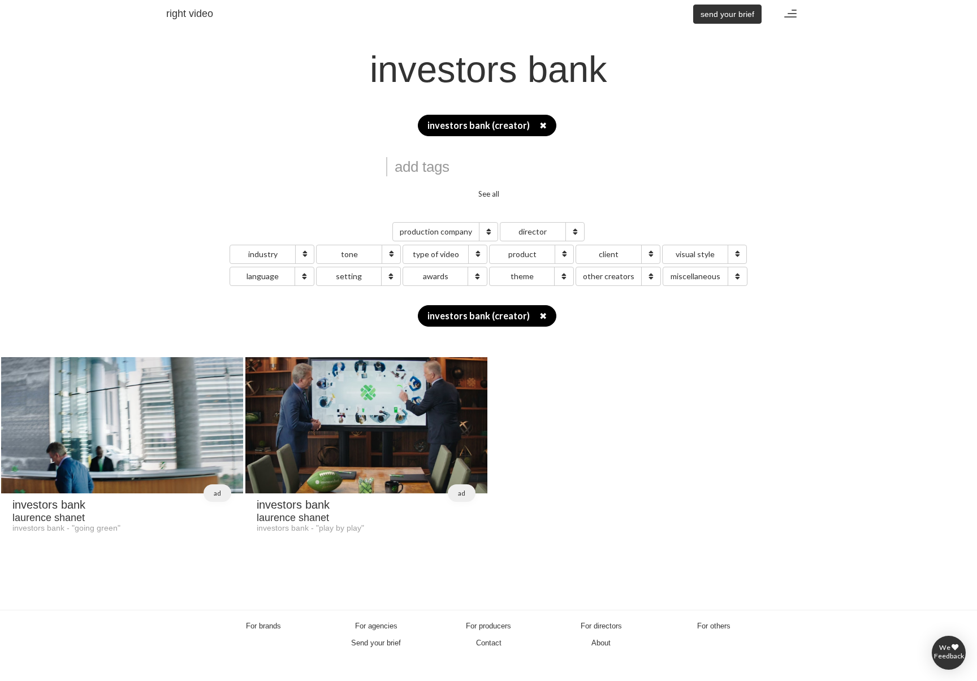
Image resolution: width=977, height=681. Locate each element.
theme (522, 276)
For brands (263, 626)
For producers (488, 626)
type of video (436, 254)
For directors (601, 626)
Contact (489, 643)
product (522, 254)
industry (263, 254)
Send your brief (376, 643)
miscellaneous (695, 276)
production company (436, 231)
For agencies (376, 626)
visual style (695, 254)
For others (713, 626)
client (609, 254)
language (263, 276)
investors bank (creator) (486, 125)
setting (349, 276)
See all (488, 193)
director (532, 231)
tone (349, 254)
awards (435, 276)
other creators (608, 276)
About (601, 643)
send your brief (727, 14)
